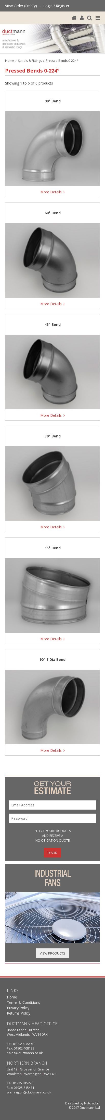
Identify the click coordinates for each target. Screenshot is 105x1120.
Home (9, 60)
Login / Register (56, 5)
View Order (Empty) (21, 5)
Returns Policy (18, 1013)
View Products (52, 953)
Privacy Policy (18, 1007)
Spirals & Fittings (30, 60)
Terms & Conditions (23, 1002)
